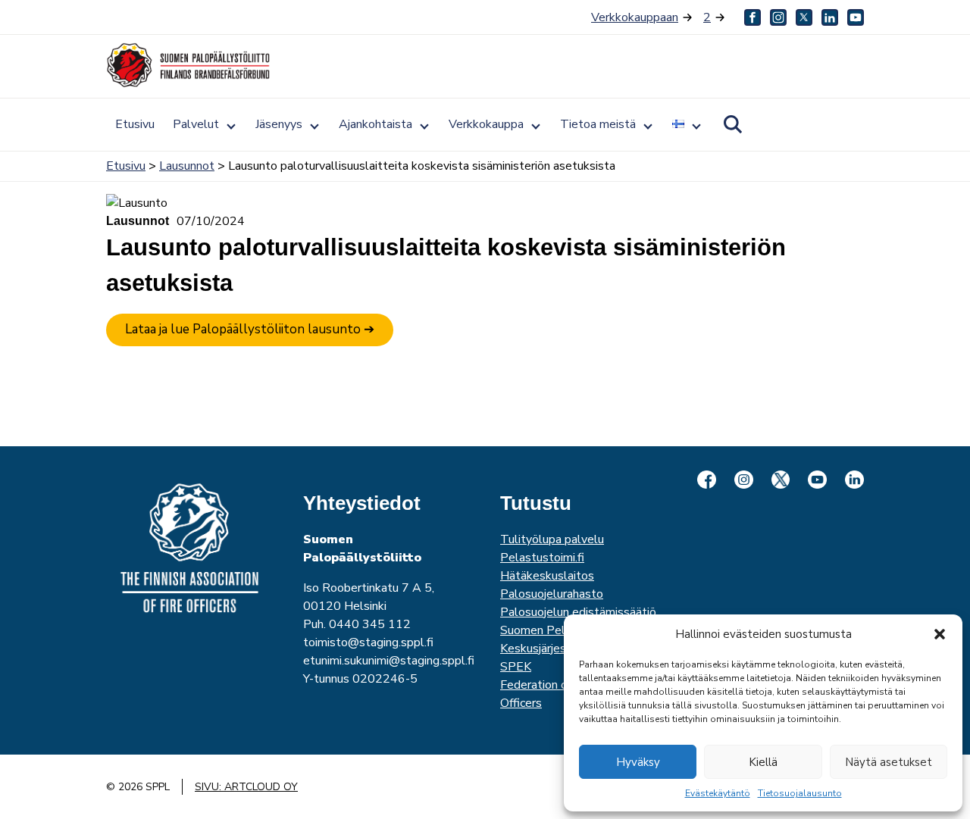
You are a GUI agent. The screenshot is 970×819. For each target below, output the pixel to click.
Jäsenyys (278, 124)
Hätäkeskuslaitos (547, 575)
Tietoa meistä (598, 124)
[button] (939, 634)
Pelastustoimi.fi (542, 557)
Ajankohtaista (375, 124)
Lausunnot (186, 166)
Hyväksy (638, 762)
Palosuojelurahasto (551, 594)
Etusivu (135, 124)
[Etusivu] (189, 65)
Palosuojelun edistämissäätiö (578, 612)
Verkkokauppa (486, 124)
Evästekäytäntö (717, 793)
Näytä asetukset (888, 762)
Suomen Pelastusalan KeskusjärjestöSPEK (558, 648)
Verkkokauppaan (634, 17)
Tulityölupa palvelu (552, 539)
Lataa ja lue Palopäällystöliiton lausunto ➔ (249, 329)
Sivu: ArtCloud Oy (246, 787)
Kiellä (763, 762)
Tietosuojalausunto (800, 793)
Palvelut (196, 124)
